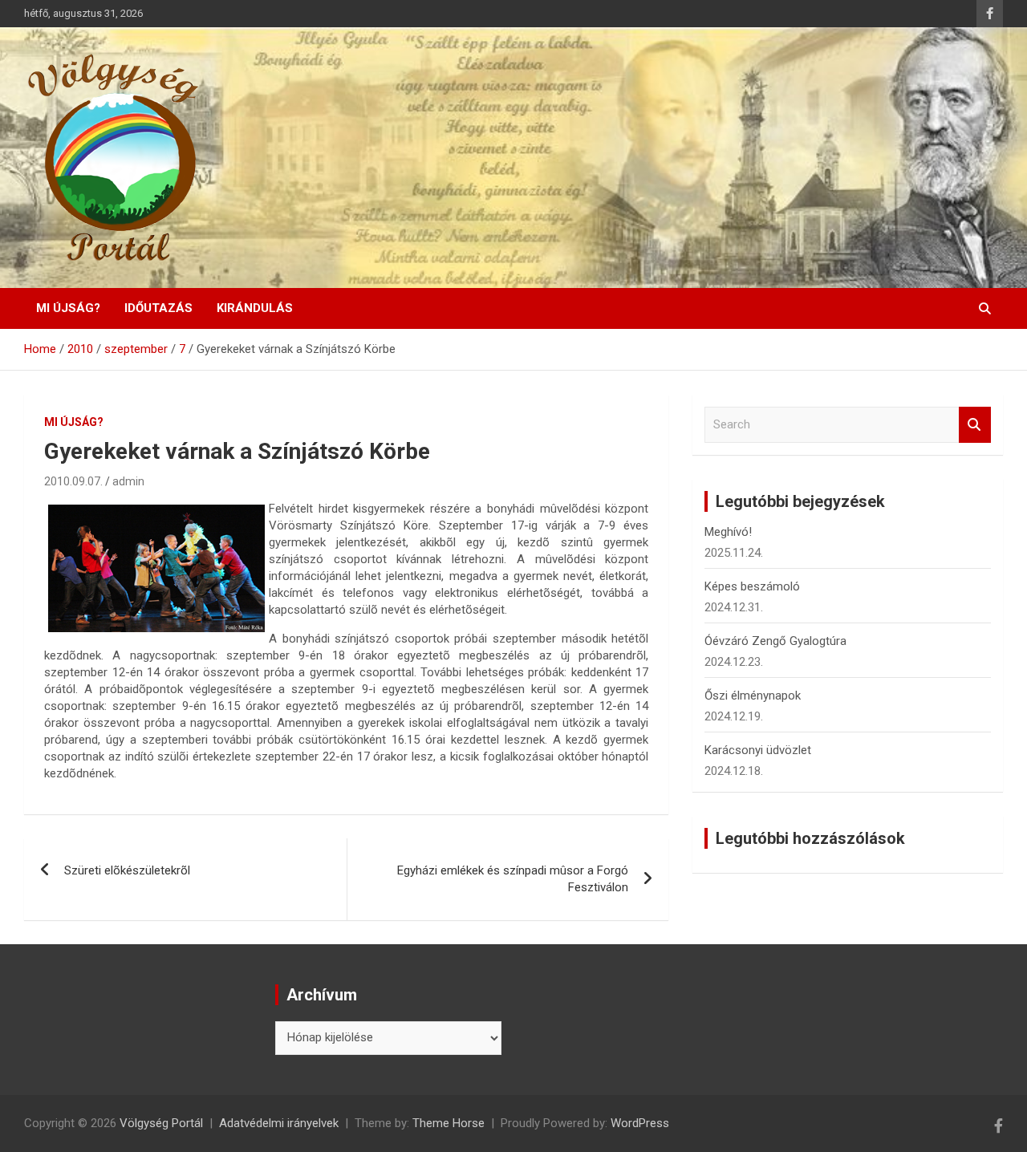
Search (975, 425)
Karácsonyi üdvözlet (757, 750)
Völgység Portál (161, 1123)
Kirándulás (255, 308)
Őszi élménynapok (752, 695)
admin (128, 481)
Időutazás (158, 308)
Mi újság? (68, 308)
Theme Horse (448, 1123)
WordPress (640, 1123)
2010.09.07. (73, 481)
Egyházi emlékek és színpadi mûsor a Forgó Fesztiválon (512, 878)
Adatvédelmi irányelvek (279, 1123)
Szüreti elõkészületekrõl (127, 870)
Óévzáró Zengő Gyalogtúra (775, 641)
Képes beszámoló (752, 586)
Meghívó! (728, 532)
